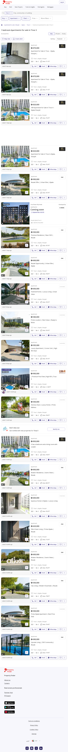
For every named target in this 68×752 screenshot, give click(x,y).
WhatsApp (53, 66)
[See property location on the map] (26, 61)
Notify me (56, 429)
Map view (7, 39)
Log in (62, 2)
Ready (64, 34)
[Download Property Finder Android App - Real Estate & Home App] (9, 707)
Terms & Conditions (34, 721)
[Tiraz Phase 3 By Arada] (34, 213)
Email (43, 66)
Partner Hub (8, 693)
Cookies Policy (34, 729)
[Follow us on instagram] (27, 748)
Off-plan (57, 34)
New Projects (19, 7)
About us (7, 680)
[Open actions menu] (64, 66)
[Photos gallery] (15, 53)
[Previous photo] (2, 53)
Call (35, 66)
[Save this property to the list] (60, 66)
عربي (27, 741)
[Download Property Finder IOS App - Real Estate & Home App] (9, 702)
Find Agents (41, 7)
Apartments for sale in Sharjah (11, 25)
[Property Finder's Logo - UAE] (7, 2)
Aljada (23, 25)
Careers (7, 683)
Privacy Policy (34, 725)
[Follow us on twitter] (36, 748)
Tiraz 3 (8, 13)
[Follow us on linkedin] (40, 748)
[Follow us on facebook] (31, 748)
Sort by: (53, 39)
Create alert (19, 39)
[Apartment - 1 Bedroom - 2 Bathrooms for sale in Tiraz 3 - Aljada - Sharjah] (34, 56)
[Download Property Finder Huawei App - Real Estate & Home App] (9, 711)
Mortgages (50, 7)
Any (51, 34)
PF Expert (7, 696)
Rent (10, 7)
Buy (5, 7)
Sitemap (34, 734)
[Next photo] (27, 53)
